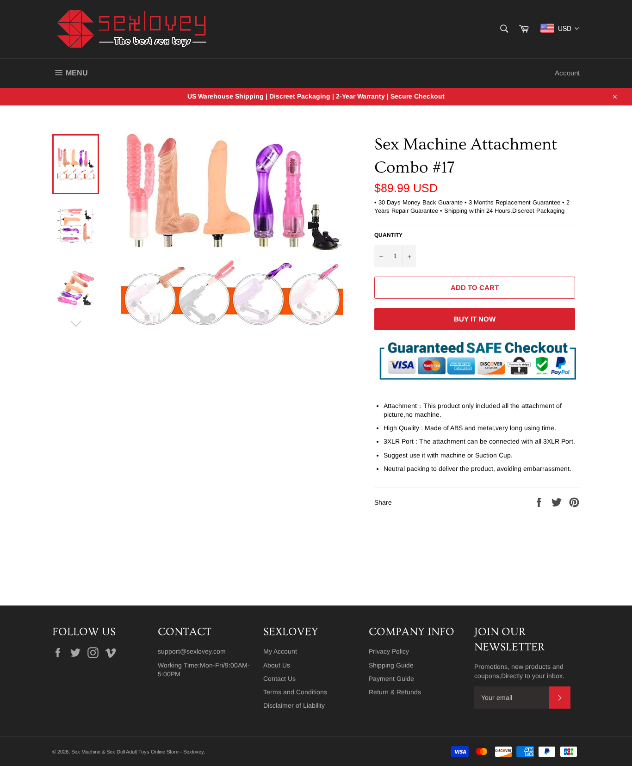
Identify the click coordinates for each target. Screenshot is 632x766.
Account (567, 73)
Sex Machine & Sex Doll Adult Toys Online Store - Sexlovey (137, 751)
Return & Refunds (395, 692)
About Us (276, 665)
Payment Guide (391, 678)
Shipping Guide (391, 665)
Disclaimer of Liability (294, 705)
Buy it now (475, 319)
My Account (280, 651)
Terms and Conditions (295, 692)
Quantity (388, 235)
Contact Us (279, 678)
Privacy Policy (389, 651)
